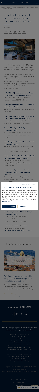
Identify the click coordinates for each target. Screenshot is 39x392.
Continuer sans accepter (28, 184)
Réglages (22, 206)
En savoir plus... (6, 201)
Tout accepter (9, 206)
